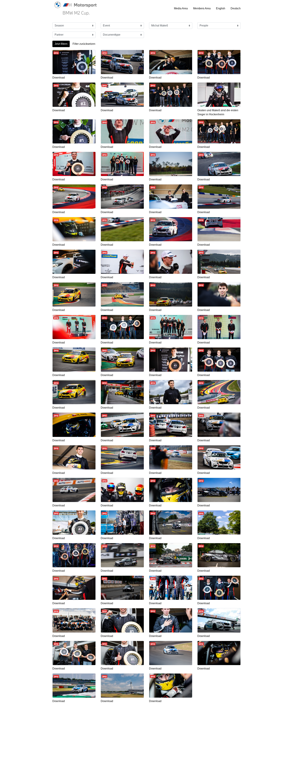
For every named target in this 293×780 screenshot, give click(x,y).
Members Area (202, 8)
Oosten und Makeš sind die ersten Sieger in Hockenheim (217, 112)
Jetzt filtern (61, 43)
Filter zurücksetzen (84, 43)
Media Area (181, 8)
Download (58, 77)
